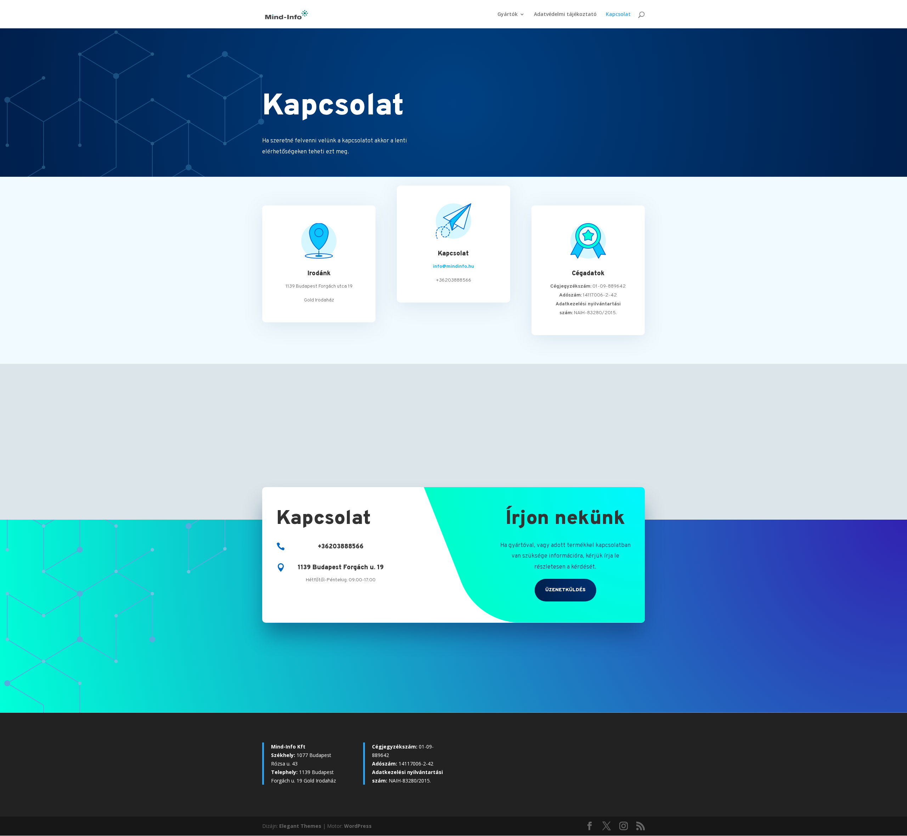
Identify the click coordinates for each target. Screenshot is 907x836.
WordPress (358, 826)
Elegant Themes (300, 826)
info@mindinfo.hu (453, 267)
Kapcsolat (618, 14)
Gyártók (507, 14)
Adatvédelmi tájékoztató (565, 14)
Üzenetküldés (565, 590)
